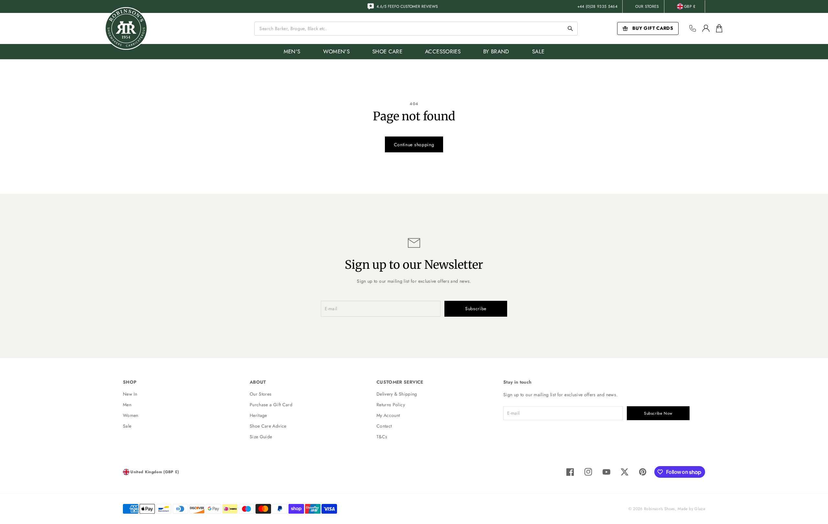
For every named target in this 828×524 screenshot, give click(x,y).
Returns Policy (390, 404)
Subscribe (475, 308)
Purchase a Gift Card (271, 404)
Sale (127, 426)
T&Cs (381, 436)
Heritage (258, 415)
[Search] (570, 28)
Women (130, 415)
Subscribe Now (658, 413)
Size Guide (261, 436)
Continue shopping (414, 144)
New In (130, 394)
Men (127, 404)
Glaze (699, 509)
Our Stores (647, 6)
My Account (388, 415)
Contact (384, 426)
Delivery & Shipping (396, 394)
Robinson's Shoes (659, 509)
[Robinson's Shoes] (126, 28)
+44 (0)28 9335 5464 (597, 6)
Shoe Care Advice (268, 426)
